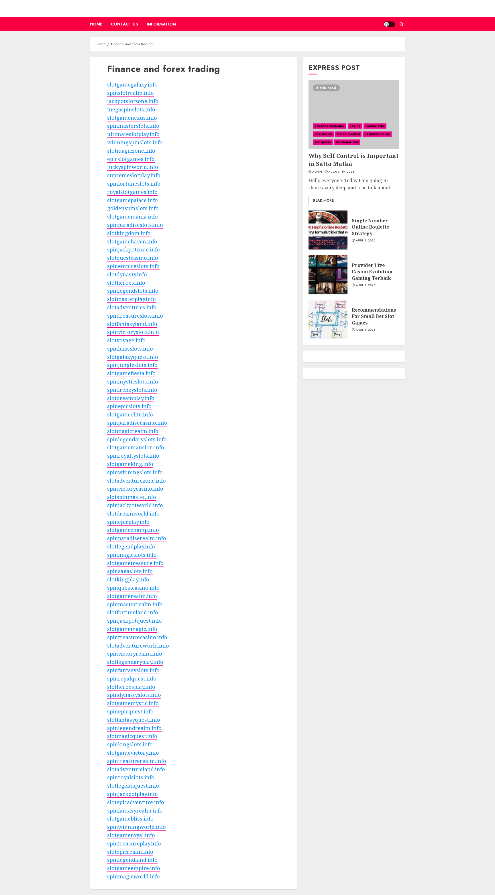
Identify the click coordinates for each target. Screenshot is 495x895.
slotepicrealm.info (130, 851)
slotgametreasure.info (135, 563)
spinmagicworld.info (133, 876)
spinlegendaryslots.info (137, 439)
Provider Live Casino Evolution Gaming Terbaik (372, 271)
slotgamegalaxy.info (132, 84)
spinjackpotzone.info (133, 249)
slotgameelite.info (130, 414)
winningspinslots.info (135, 142)
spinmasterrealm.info (134, 604)
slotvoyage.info (126, 340)
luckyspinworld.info (132, 167)
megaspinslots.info (131, 109)
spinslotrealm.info (130, 92)
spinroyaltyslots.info (133, 455)
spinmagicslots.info (132, 554)
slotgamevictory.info (133, 752)
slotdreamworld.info (133, 513)
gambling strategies (330, 125)
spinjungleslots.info (132, 364)
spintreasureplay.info (134, 843)
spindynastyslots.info (134, 694)
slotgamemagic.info (132, 628)
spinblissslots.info (130, 348)
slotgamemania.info (132, 216)
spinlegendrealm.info (134, 728)
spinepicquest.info (130, 711)
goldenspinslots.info (133, 208)
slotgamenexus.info (132, 117)
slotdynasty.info (127, 274)
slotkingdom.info (129, 233)
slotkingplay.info (128, 579)
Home (96, 24)
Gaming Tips (375, 125)
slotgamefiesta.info (131, 373)
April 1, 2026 (366, 241)
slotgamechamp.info (133, 529)
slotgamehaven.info (132, 241)
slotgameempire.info (133, 868)
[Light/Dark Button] (389, 24)
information (161, 24)
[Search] (401, 24)
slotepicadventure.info (135, 802)
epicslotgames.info (131, 159)
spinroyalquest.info (131, 678)
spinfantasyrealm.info (135, 810)
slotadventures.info (131, 307)
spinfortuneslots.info (133, 183)
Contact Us (124, 24)
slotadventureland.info (136, 769)
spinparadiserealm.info (136, 538)
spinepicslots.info (129, 406)
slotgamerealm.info (132, 596)
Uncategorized (347, 141)
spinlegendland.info (132, 859)
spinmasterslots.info (133, 125)
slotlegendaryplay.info (135, 661)
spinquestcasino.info (133, 587)
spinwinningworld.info (136, 826)
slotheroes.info (126, 282)
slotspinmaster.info (131, 496)
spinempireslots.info (133, 266)
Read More (323, 200)
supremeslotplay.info (133, 175)
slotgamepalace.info (132, 200)
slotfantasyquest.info (133, 719)
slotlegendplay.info (131, 546)
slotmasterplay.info (131, 299)
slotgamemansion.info (135, 447)
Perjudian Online (377, 133)
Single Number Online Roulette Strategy (370, 227)
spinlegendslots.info (132, 290)
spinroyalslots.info (130, 777)
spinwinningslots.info (135, 472)
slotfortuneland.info (132, 612)
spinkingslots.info (130, 744)
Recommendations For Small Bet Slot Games (374, 316)
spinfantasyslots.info (133, 670)
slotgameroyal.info (131, 835)
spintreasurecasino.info (137, 637)
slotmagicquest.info (132, 736)
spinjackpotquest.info (134, 620)
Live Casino (323, 133)
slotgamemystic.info (133, 703)
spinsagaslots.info (130, 571)
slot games (323, 141)
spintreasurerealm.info (136, 761)
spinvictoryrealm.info (134, 653)
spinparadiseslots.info (135, 224)
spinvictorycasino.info (135, 488)
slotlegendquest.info (133, 785)
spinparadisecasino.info (137, 422)
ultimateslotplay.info (133, 134)
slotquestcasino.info (132, 257)
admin (317, 172)
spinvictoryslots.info (133, 332)
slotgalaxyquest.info (132, 356)
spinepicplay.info (128, 521)
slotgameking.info (130, 464)
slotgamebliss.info (130, 818)
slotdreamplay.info (130, 398)
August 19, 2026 (341, 172)
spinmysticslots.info (132, 381)
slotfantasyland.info (132, 323)
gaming (354, 125)
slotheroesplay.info (131, 686)
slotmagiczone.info (131, 150)
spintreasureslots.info (135, 315)
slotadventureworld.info (138, 645)
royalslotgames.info (132, 191)
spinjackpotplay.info (132, 793)
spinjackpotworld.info (135, 505)
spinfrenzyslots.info (132, 389)
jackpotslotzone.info (132, 101)
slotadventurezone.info (136, 480)
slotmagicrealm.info (132, 431)
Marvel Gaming (348, 133)
